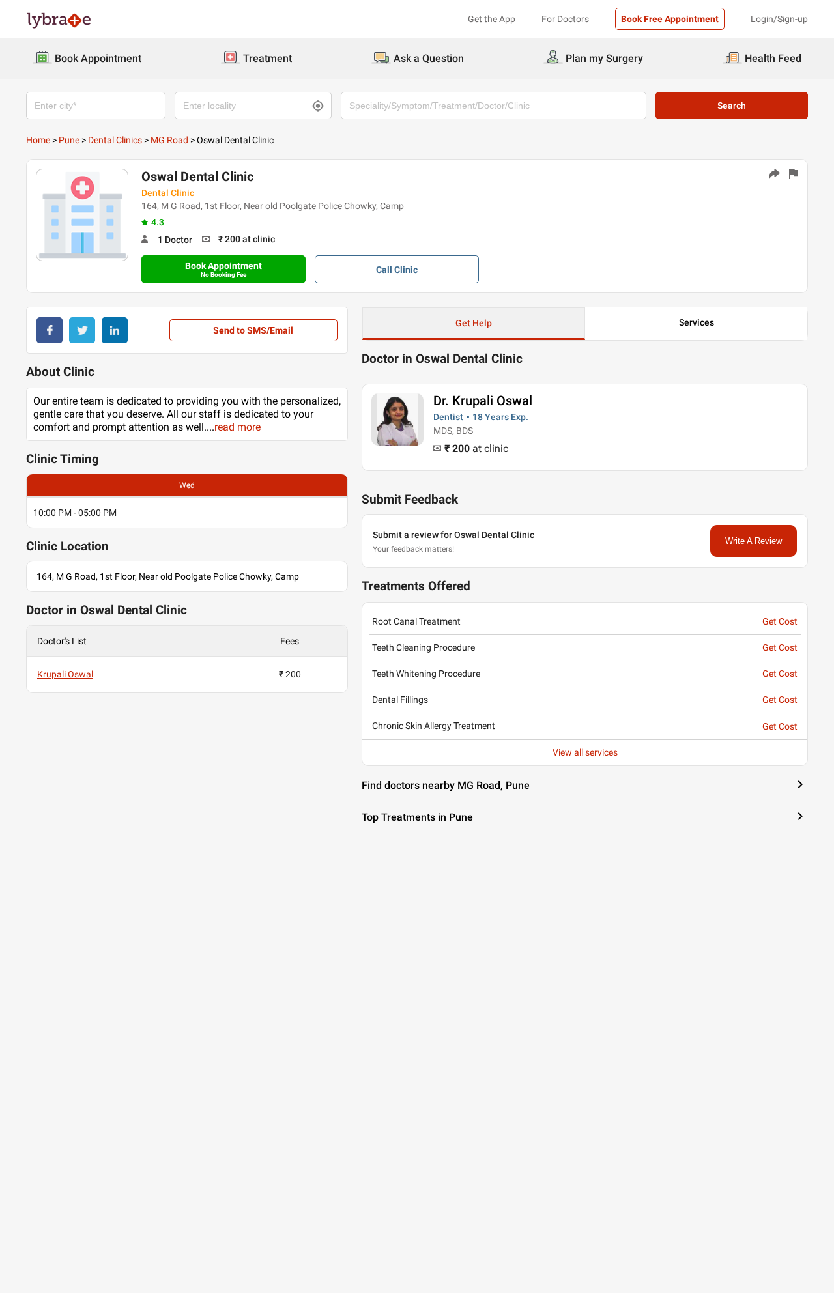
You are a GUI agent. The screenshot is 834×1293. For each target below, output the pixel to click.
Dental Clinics (115, 140)
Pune (69, 140)
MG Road (169, 140)
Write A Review (753, 541)
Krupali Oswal (65, 674)
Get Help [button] (473, 323)
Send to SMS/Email (253, 330)
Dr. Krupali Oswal (482, 400)
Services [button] (696, 322)
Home (38, 140)
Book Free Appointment (670, 19)
